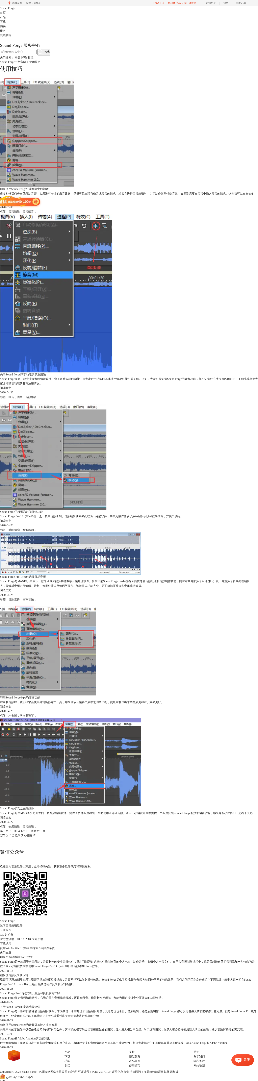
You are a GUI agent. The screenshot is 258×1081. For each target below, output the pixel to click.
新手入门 (5, 835)
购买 (3, 26)
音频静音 (31, 397)
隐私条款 (199, 1060)
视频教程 (5, 35)
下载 (3, 21)
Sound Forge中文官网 (13, 62)
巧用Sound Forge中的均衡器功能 (20, 697)
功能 (67, 1060)
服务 (3, 30)
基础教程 (134, 1056)
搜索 (47, 51)
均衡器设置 (27, 715)
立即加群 (37, 939)
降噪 (24, 57)
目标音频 (28, 599)
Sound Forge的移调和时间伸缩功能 (21, 511)
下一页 (29, 831)
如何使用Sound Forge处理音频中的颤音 (24, 189)
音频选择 (14, 599)
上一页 (12, 831)
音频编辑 (14, 211)
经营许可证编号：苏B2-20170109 (90, 1071)
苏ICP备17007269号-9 (19, 1077)
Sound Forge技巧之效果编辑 (17, 808)
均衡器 (12, 715)
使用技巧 (29, 835)
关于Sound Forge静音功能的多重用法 (23, 374)
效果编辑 (14, 826)
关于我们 (199, 1056)
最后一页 (39, 831)
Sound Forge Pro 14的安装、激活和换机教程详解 (30, 993)
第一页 (4, 831)
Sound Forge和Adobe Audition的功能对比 (25, 1038)
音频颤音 (28, 211)
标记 (30, 57)
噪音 (11, 397)
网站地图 (199, 1065)
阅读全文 (5, 202)
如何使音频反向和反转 (14, 975)
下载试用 (5, 943)
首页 (3, 12)
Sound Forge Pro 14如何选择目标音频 (23, 576)
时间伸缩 (14, 530)
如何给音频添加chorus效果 (16, 957)
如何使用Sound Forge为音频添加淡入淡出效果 (28, 1024)
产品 (3, 17)
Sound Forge (7, 8)
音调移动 (28, 530)
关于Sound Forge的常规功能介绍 (20, 1006)
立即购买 (5, 930)
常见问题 (17, 835)
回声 (20, 397)
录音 (18, 57)
